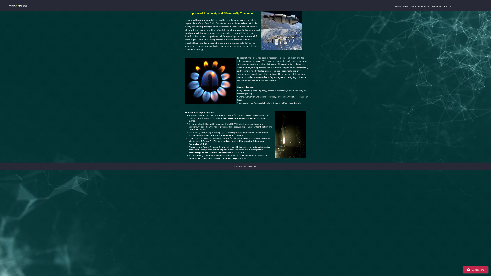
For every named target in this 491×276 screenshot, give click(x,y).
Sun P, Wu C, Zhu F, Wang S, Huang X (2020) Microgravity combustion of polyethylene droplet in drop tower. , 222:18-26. (228, 134)
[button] (302, 155)
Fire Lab (22, 5)
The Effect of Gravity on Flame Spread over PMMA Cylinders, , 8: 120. (228, 157)
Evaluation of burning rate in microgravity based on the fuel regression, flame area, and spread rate (226, 125)
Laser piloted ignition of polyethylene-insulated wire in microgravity (231, 149)
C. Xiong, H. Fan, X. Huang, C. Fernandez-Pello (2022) (213, 124)
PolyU (11, 5)
